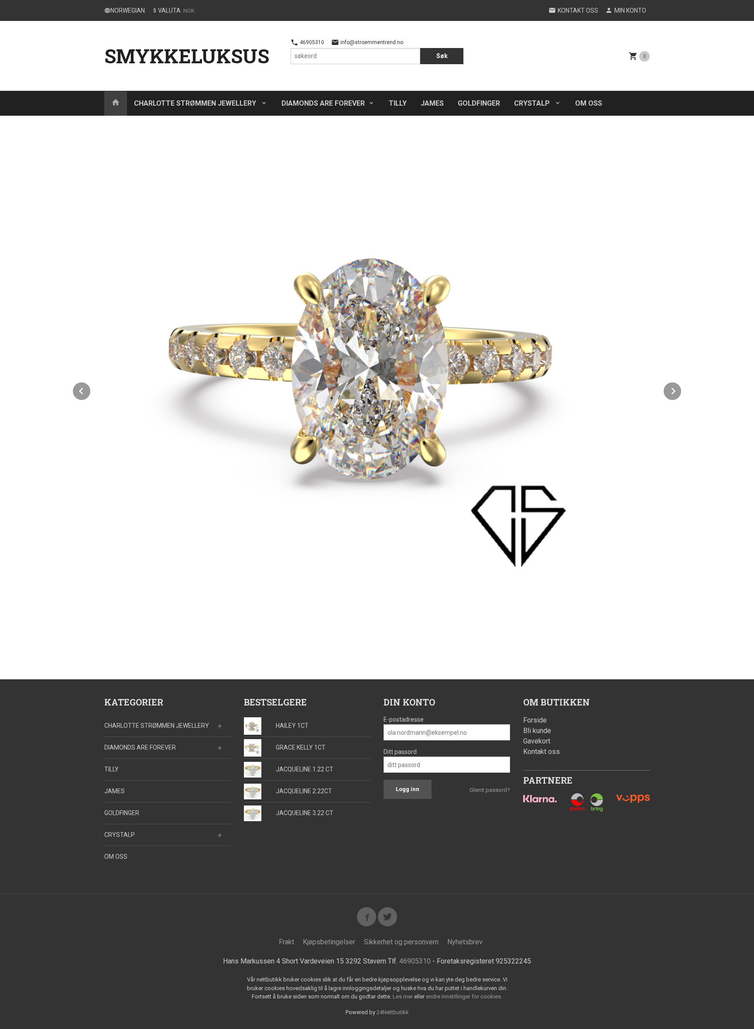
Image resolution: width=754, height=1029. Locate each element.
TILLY (398, 103)
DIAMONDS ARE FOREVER (323, 103)
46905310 (311, 42)
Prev (90, 389)
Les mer (403, 996)
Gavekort (536, 741)
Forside (535, 720)
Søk (442, 55)
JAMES (432, 103)
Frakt (286, 942)
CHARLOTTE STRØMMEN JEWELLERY (196, 103)
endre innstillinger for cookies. (464, 996)
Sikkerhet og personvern (401, 942)
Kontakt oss (541, 751)
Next (681, 389)
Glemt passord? (490, 790)
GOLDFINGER (479, 103)
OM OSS (588, 103)
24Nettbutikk (393, 1012)
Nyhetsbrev (465, 942)
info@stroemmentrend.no (371, 42)
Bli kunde (537, 730)
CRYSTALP (533, 103)
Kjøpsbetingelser (329, 942)
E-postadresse (404, 719)
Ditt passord (400, 751)
